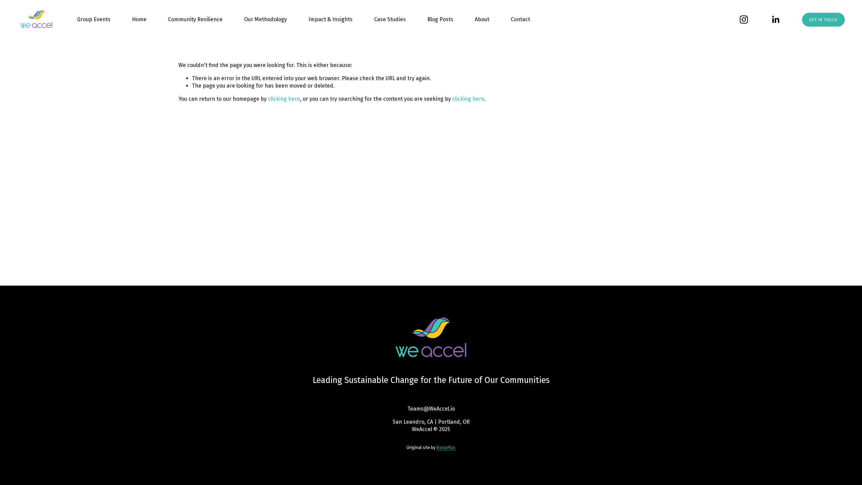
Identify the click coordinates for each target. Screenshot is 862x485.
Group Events (93, 19)
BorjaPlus (446, 447)
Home (139, 19)
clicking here (284, 99)
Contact (520, 19)
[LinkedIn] (775, 19)
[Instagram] (744, 19)
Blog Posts (440, 19)
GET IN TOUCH (823, 19)
